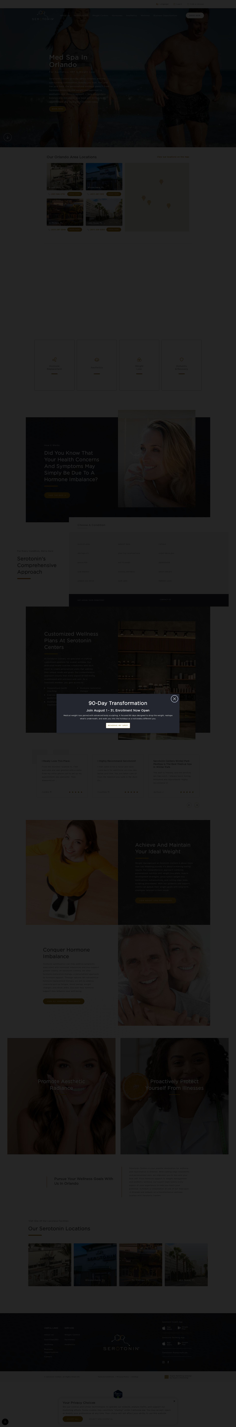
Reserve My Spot (118, 725)
